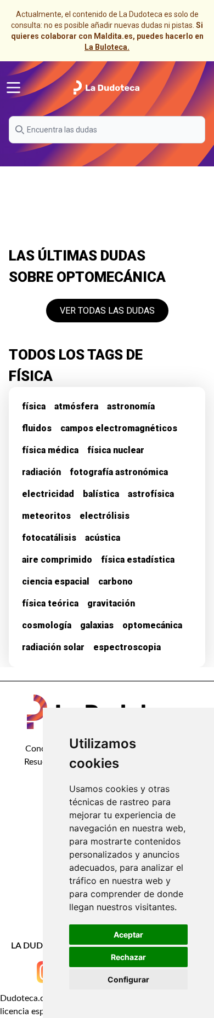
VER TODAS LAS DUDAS (107, 310)
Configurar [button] (128, 979)
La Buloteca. (107, 47)
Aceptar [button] (128, 934)
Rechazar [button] (128, 957)
